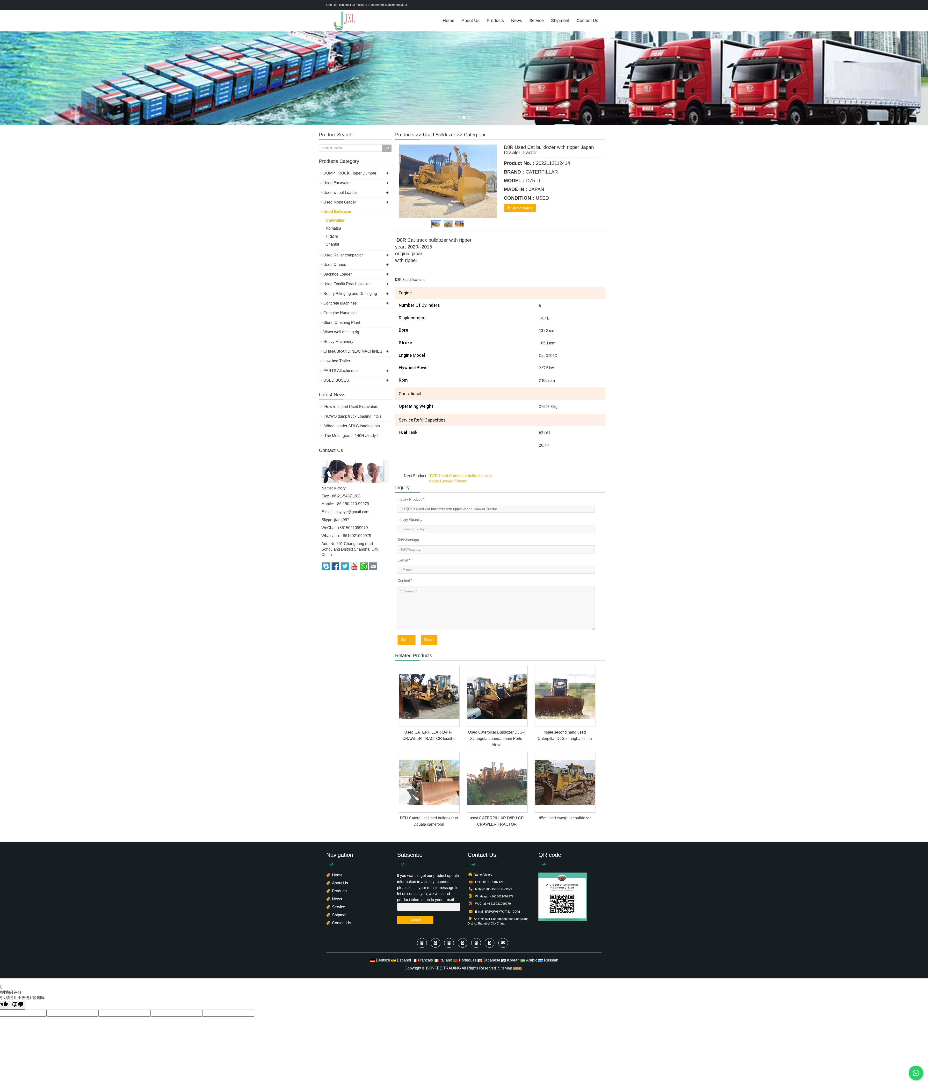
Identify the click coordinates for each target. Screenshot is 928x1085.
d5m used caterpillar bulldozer (565, 818)
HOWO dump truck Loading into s (352, 416)
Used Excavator (337, 183)
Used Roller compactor (343, 255)
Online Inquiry (521, 208)
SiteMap (505, 968)
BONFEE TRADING (443, 968)
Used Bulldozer (439, 134)
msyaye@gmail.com (351, 512)
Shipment (560, 20)
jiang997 (341, 520)
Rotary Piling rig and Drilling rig (350, 293)
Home (448, 20)
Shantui (332, 244)
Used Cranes (334, 264)
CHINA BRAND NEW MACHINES (352, 351)
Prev (405, 181)
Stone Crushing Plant (341, 322)
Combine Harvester (340, 313)
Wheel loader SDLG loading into (351, 426)
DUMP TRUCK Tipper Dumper (349, 173)
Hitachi (332, 236)
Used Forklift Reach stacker (347, 284)
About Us (470, 20)
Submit (406, 640)
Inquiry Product (411, 499)
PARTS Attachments (340, 371)
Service (536, 20)
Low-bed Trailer (336, 361)
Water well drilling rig (341, 332)
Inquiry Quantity (410, 519)
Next (490, 181)
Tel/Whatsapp (408, 540)
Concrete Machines (340, 303)
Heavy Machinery (338, 342)
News (516, 20)
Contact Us (587, 20)
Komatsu (333, 228)
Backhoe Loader (337, 274)
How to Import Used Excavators (350, 407)
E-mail (404, 560)
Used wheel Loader (340, 192)
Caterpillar (475, 134)
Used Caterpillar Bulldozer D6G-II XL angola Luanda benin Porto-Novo (497, 738)
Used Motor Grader (339, 202)
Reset (429, 640)
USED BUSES (336, 380)
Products (495, 20)
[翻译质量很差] (17, 1005)
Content (405, 580)
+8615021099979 (356, 536)
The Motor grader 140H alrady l (350, 436)
